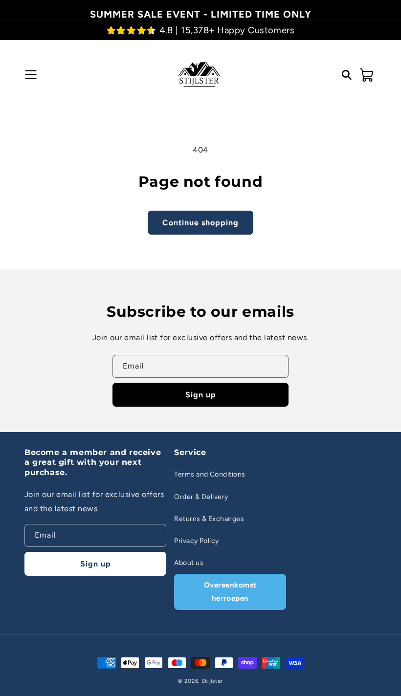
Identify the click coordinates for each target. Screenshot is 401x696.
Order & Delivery (201, 497)
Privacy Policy (196, 541)
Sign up (200, 394)
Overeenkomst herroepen (230, 592)
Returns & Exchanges (209, 519)
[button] (29, 75)
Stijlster (212, 681)
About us (188, 563)
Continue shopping (200, 222)
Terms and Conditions (209, 474)
